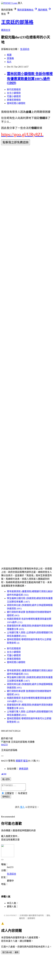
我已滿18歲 (7, 952)
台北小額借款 (14, 93)
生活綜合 (24, 49)
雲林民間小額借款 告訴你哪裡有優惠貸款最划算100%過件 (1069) (30, 78)
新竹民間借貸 (14, 89)
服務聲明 (31, 918)
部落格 (10, 58)
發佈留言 (6, 797)
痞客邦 (19, 760)
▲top (3, 773)
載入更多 (6, 779)
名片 (9, 62)
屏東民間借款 (14, 100)
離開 (16, 952)
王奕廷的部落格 (17, 22)
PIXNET (13, 915)
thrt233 (4, 744)
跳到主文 (5, 30)
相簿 (9, 55)
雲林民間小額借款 (16, 103)
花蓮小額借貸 (14, 96)
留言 (25, 760)
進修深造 (23, 768)
